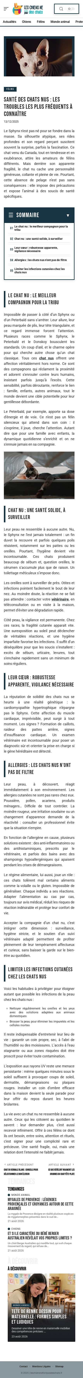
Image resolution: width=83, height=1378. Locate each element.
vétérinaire (60, 599)
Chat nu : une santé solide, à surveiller (38, 238)
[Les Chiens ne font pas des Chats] (27, 9)
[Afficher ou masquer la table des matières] (54, 215)
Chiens (15, 1229)
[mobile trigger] (7, 9)
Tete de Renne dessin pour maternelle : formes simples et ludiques (39, 1316)
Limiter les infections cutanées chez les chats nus (39, 270)
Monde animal (20, 1195)
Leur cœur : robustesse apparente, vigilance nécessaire (36, 249)
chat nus (46, 358)
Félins (10, 89)
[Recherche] (61, 9)
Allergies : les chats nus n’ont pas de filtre (40, 260)
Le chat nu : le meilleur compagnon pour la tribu (41, 228)
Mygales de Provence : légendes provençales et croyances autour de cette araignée (40, 1204)
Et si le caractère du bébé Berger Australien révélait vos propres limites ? (40, 1236)
